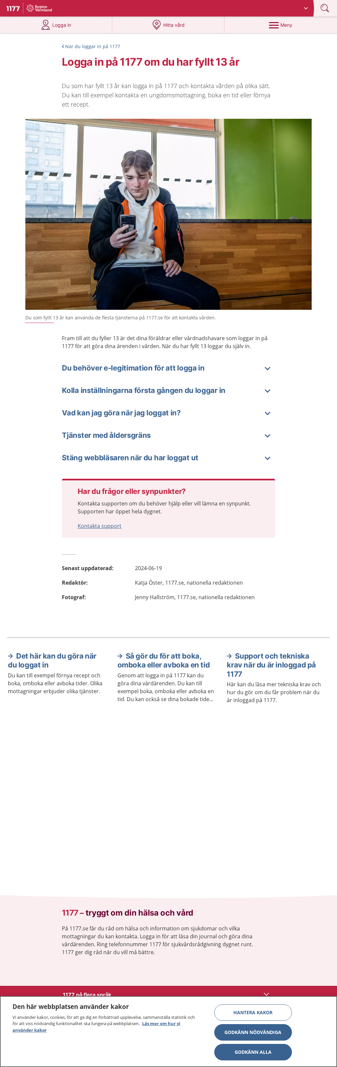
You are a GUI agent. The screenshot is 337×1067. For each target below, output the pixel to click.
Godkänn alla (253, 1052)
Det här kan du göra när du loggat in (52, 660)
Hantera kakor (252, 1012)
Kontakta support (99, 526)
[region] (168, 1031)
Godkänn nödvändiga (252, 1032)
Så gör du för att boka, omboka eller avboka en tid (163, 660)
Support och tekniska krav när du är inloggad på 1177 (271, 665)
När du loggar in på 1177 (92, 46)
